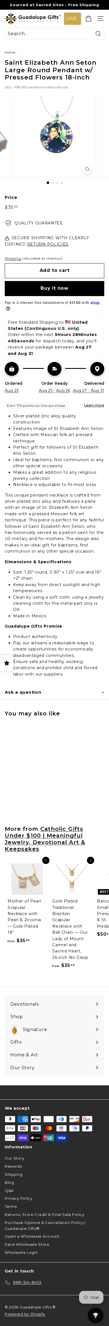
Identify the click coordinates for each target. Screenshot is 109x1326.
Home (10, 52)
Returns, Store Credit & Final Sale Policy (44, 1214)
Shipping (13, 258)
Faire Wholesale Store (27, 1244)
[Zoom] (87, 169)
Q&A (9, 1190)
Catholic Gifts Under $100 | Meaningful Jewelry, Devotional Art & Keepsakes (45, 839)
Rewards (13, 1166)
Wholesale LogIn (21, 1252)
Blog (9, 1182)
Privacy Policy (18, 1198)
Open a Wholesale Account (32, 1236)
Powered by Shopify (25, 1314)
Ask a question (23, 692)
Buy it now (54, 288)
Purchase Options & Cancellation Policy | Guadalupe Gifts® (45, 1225)
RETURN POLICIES (48, 244)
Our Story (14, 1158)
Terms (11, 1206)
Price (11, 197)
